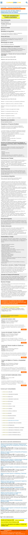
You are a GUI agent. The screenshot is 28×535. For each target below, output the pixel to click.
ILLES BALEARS (8, 418)
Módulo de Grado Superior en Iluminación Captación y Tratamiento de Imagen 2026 (14, 481)
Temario (23, 329)
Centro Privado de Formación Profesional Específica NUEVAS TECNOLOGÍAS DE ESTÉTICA (13, 307)
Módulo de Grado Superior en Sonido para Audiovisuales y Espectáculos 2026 (11, 493)
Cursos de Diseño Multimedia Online (11, 375)
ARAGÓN (6, 413)
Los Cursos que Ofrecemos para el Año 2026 (11, 532)
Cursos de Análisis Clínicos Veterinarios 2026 (10, 522)
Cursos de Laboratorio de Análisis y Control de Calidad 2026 (13, 525)
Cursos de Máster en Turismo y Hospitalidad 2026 (13, 361)
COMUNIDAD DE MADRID (10, 394)
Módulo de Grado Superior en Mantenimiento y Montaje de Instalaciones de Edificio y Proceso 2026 (14, 460)
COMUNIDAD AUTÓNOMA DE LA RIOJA (12, 430)
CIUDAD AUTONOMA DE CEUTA (11, 432)
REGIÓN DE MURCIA (9, 415)
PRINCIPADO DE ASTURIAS (10, 420)
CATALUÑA (7, 391)
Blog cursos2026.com (20, 533)
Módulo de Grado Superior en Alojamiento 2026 (12, 487)
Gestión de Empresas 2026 (7, 520)
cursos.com (13, 2)
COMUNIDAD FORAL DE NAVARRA (11, 422)
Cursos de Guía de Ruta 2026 (14, 7)
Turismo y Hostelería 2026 (19, 520)
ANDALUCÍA (7, 396)
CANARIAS (7, 408)
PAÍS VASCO (7, 401)
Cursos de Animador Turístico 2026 (10, 332)
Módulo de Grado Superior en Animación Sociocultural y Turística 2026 (14, 508)
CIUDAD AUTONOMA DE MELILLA (11, 434)
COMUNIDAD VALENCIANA (10, 399)
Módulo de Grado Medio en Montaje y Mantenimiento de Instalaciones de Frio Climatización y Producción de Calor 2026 (14, 445)
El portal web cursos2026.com (7, 533)
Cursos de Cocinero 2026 (8, 319)
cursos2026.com (7, 530)
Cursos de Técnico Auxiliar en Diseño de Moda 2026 (12, 346)
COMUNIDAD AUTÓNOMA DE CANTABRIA (13, 427)
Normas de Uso (4, 531)
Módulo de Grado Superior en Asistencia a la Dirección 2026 (14, 467)
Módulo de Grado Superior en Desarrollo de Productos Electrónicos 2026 (14, 452)
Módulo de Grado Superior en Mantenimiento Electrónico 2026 (11, 501)
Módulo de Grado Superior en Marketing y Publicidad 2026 (13, 474)
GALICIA (6, 403)
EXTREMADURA (8, 425)
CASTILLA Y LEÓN (8, 406)
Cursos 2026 (3, 7)
